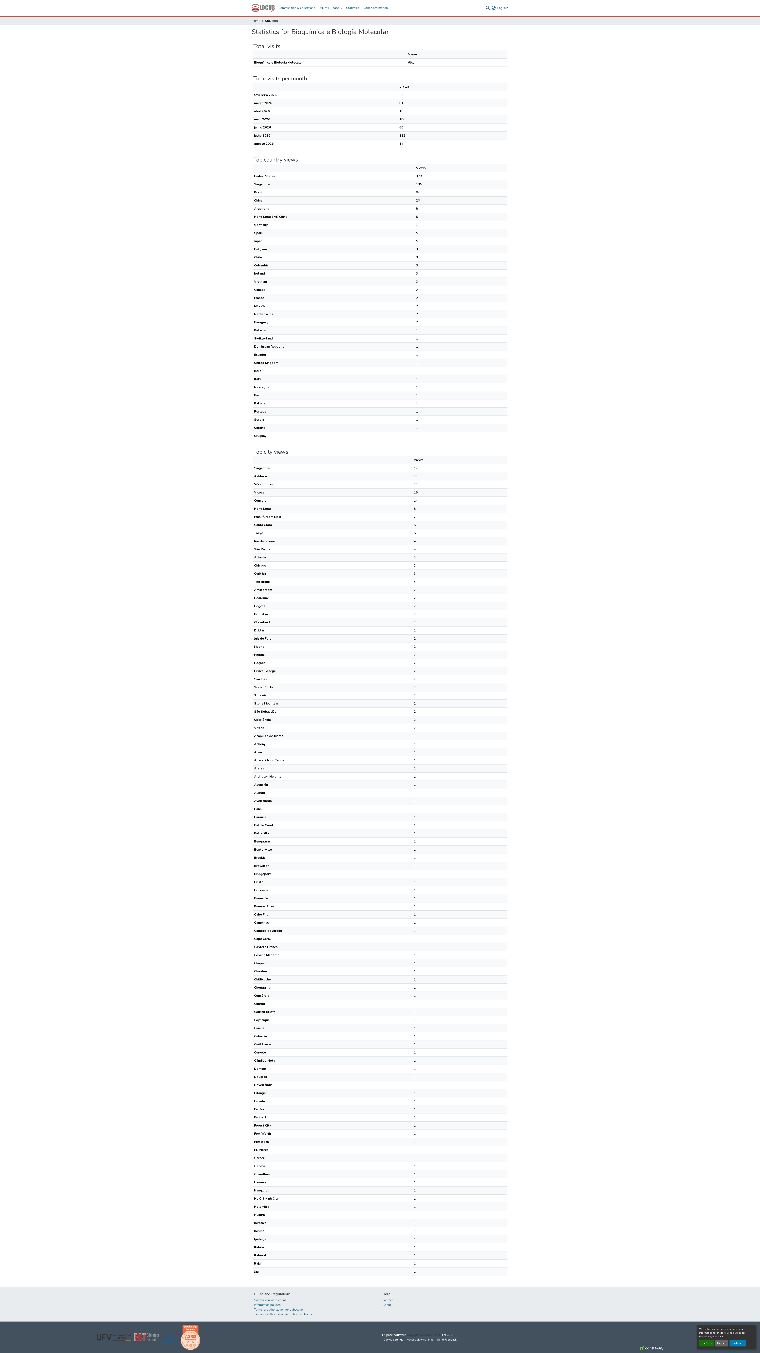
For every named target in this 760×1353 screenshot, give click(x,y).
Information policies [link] (267, 1305)
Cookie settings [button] (393, 1340)
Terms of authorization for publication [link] (279, 1309)
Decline (721, 1343)
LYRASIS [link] (448, 1335)
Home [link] (256, 21)
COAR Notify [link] (653, 1348)
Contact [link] (387, 1300)
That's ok (706, 1343)
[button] (263, 8)
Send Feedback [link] (447, 1340)
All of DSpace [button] (329, 8)
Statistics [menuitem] (352, 8)
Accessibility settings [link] (420, 1340)
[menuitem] (330, 8)
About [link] (386, 1305)
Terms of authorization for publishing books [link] (283, 1314)
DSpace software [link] (394, 1335)
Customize (738, 1343)
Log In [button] (501, 8)
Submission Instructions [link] (270, 1300)
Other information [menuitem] (376, 8)
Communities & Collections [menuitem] (297, 8)
